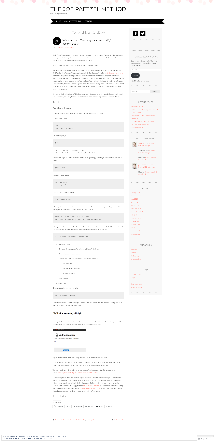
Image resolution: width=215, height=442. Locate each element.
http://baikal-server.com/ (114, 73)
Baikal (57, 420)
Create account (136, 274)
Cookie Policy (47, 438)
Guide (88, 420)
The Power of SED (137, 106)
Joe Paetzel (142, 143)
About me (88, 21)
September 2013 (137, 212)
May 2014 (134, 199)
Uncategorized (136, 259)
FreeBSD (76, 420)
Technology (70, 47)
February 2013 (136, 218)
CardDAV (69, 420)
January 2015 (135, 193)
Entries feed (135, 281)
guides (93, 420)
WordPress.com (136, 287)
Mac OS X (134, 253)
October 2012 (136, 221)
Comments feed (136, 284)
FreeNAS (62, 47)
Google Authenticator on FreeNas (142, 121)
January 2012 (135, 231)
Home (58, 21)
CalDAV (62, 420)
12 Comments (119, 420)
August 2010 (135, 234)
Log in (133, 278)
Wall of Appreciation (72, 21)
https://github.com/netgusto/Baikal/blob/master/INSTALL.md (78, 373)
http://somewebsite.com (91, 386)
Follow (135, 75)
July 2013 (134, 215)
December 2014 (136, 196)
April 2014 (134, 202)
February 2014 (136, 208)
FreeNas (82, 420)
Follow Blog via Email (145, 57)
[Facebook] (135, 33)
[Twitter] (142, 33)
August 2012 (135, 224)
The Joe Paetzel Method (88, 9)
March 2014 (135, 205)
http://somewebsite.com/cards (89, 388)
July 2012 (134, 228)
